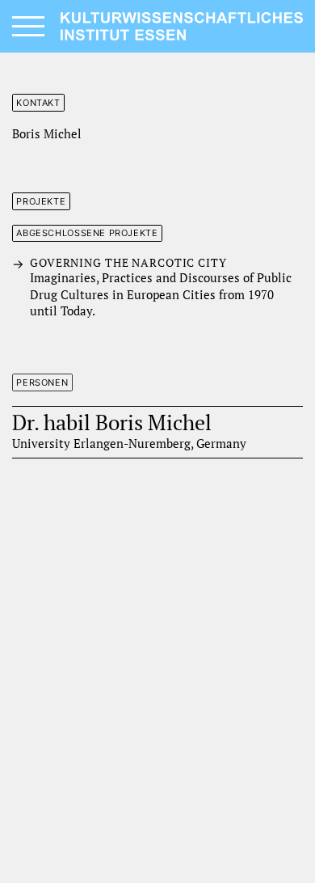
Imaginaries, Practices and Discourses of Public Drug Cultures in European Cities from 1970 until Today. (161, 287)
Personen (42, 382)
